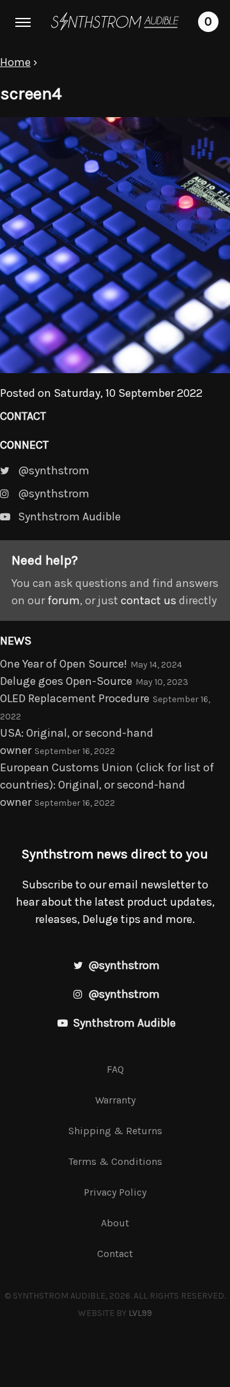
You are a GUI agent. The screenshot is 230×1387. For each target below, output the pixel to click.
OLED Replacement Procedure (75, 698)
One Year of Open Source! (63, 664)
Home (15, 62)
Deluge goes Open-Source (66, 681)
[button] (23, 23)
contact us (148, 600)
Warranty (115, 1100)
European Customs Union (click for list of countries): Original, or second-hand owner (107, 784)
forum (63, 600)
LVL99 (140, 1313)
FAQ (115, 1069)
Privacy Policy (115, 1192)
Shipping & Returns (115, 1131)
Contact (23, 416)
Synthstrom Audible (115, 21)
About (115, 1223)
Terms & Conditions (115, 1161)
